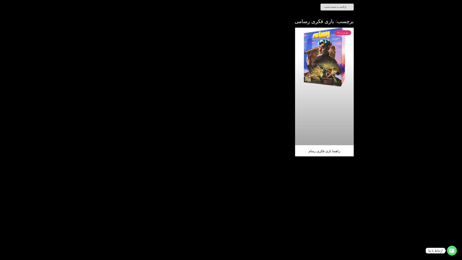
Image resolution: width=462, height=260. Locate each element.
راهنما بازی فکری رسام (324, 151)
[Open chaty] (452, 250)
